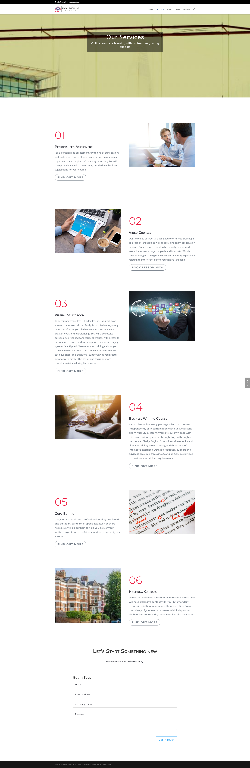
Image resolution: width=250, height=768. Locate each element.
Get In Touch (166, 739)
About (170, 9)
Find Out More (70, 177)
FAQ (178, 9)
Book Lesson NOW (148, 267)
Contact (186, 9)
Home (150, 9)
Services (160, 9)
